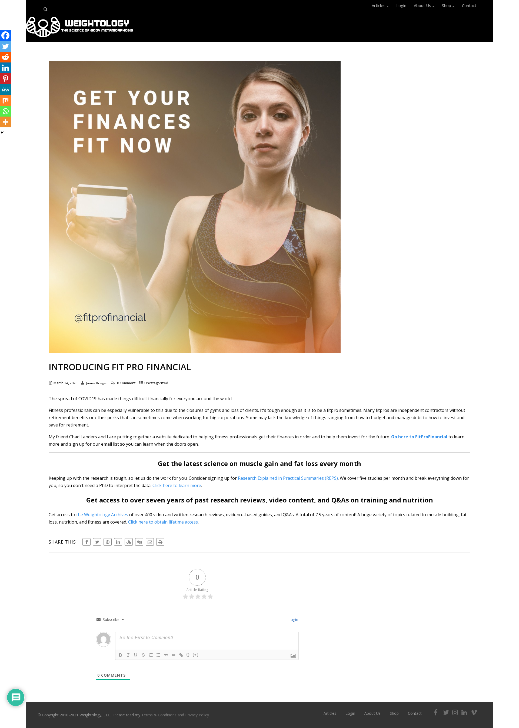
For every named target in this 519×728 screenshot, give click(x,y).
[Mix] (5, 100)
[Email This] (150, 542)
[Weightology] (79, 39)
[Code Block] (173, 655)
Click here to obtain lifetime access (163, 522)
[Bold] (120, 655)
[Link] (181, 655)
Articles (378, 5)
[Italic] (128, 655)
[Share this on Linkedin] (118, 542)
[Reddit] (5, 57)
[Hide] (2, 132)
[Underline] (135, 655)
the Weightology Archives (102, 515)
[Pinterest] (5, 78)
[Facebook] (5, 35)
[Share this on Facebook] (86, 542)
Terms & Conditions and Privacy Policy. (175, 714)
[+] (196, 655)
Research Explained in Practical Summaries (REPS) (288, 478)
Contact (469, 5)
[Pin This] (108, 542)
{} (188, 655)
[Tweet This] (97, 542)
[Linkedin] (5, 67)
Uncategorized (156, 382)
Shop (446, 5)
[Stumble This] (129, 542)
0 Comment (126, 382)
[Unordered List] (158, 655)
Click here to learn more (176, 485)
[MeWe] (5, 89)
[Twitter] (5, 46)
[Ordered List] (151, 655)
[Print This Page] (160, 542)
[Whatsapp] (5, 111)
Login (401, 5)
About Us (422, 5)
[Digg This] (139, 542)
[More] (5, 122)
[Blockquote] (166, 655)
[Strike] (143, 655)
